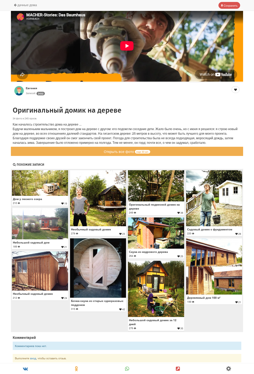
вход (33, 358)
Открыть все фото (126, 151)
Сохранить (230, 5)
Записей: (34, 93)
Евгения (31, 88)
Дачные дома (27, 5)
